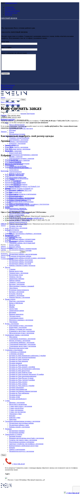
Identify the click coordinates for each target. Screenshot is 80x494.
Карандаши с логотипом (18, 327)
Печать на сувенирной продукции (17, 163)
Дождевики (13, 322)
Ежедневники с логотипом (18, 140)
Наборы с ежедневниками (18, 141)
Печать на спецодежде (13, 162)
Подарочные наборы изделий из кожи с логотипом (27, 258)
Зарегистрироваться (13, 105)
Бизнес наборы (14, 245)
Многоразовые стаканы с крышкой (21, 286)
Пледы (11, 132)
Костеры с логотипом (16, 284)
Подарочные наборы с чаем (19, 425)
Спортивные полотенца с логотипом (22, 339)
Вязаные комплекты (16, 314)
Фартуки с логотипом (17, 301)
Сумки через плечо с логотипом (20, 406)
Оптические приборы (17, 211)
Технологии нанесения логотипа (16, 167)
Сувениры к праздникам (13, 350)
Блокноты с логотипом (17, 143)
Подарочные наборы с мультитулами (22, 239)
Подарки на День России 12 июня (21, 378)
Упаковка (8, 429)
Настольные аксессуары (17, 177)
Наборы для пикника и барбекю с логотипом (25, 233)
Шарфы (12, 307)
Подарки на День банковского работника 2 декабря (27, 355)
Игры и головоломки (16, 215)
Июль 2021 (9, 151)
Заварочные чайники (16, 278)
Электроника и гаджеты (13, 434)
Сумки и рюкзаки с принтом (19, 160)
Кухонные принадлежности (19, 290)
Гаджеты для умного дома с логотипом (23, 440)
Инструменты (14, 230)
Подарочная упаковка (17, 431)
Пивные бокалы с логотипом (19, 297)
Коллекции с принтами (13, 151)
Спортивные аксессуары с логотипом (22, 346)
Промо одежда (10, 299)
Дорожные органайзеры (17, 166)
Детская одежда (14, 316)
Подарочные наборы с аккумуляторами (23, 254)
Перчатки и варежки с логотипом (21, 320)
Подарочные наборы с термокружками (23, 248)
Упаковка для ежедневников (19, 138)
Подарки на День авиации (18, 361)
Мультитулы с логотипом (18, 228)
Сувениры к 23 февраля (17, 352)
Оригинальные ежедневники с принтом (23, 155)
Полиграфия (9, 165)
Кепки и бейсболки (16, 303)
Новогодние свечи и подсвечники (21, 202)
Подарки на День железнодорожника (22, 357)
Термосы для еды (15, 277)
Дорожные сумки (15, 414)
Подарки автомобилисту (18, 399)
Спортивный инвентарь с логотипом (22, 344)
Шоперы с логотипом (17, 402)
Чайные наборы (14, 280)
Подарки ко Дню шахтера (18, 365)
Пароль (4, 112)
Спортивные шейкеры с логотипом (21, 342)
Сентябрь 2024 (10, 145)
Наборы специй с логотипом (19, 427)
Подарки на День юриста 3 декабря (21, 385)
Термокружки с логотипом (18, 273)
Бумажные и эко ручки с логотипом (22, 331)
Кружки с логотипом (16, 292)
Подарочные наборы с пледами (20, 250)
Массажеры (13, 337)
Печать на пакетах (11, 160)
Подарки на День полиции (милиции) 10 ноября (26, 374)
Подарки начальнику (16, 387)
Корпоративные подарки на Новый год (19, 188)
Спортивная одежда (16, 318)
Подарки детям (14, 397)
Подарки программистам (18, 389)
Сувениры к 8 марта (16, 354)
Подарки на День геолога (18, 382)
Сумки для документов (17, 412)
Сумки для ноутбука (16, 408)
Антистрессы (14, 170)
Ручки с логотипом (12, 324)
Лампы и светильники (17, 449)
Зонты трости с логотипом (18, 147)
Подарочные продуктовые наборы (21, 423)
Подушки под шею (16, 232)
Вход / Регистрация (10, 241)
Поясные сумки (14, 417)
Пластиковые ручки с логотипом (21, 325)
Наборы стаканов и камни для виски (22, 265)
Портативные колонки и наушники (21, 442)
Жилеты (12, 305)
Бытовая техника (15, 436)
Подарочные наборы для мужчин (21, 260)
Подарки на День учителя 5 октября (22, 380)
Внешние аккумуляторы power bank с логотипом (26, 438)
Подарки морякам (15, 363)
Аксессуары (13, 309)
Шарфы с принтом (15, 156)
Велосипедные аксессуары (18, 348)
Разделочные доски (16, 275)
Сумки (7, 400)
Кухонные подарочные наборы (20, 256)
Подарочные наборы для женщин (21, 262)
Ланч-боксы (13, 288)
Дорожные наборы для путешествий (22, 243)
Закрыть (4, 131)
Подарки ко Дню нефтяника (19, 393)
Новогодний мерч (15, 153)
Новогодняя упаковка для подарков (21, 205)
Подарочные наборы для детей (20, 263)
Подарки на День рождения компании (22, 376)
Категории (4, 171)
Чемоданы (12, 419)
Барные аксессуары (16, 271)
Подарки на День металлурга (19, 370)
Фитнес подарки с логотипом (19, 340)
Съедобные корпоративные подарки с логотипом (22, 421)
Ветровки (12, 312)
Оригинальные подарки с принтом (21, 158)
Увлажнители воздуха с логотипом (21, 451)
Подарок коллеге (15, 395)
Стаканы (12, 269)
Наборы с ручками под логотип (20, 329)
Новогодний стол (15, 192)
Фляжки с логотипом (16, 295)
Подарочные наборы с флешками (21, 241)
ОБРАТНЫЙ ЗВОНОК (9, 18)
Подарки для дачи (15, 226)
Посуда (7, 267)
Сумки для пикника (16, 410)
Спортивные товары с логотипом (17, 335)
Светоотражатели (15, 171)
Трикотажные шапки (16, 310)
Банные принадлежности (18, 222)
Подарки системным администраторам (23, 391)
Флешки (12, 447)
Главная (3, 115)
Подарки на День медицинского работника (24, 369)
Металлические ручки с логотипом (21, 333)
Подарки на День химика (18, 384)
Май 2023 (8, 149)
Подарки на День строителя (19, 359)
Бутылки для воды (15, 294)
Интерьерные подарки (17, 134)
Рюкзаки (12, 416)
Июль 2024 (9, 147)
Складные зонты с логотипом (19, 149)
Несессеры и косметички (18, 404)
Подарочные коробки (16, 432)
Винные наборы (15, 247)
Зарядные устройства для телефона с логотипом (26, 444)
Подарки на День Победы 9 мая (20, 372)
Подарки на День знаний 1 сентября (22, 367)
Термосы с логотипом (17, 282)
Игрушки (12, 130)
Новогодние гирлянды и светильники (22, 194)
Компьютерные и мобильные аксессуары (23, 446)
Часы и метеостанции (17, 125)
